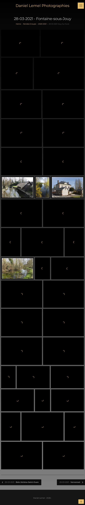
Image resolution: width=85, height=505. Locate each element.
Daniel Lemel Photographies (42, 5)
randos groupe (29, 24)
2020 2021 (42, 24)
